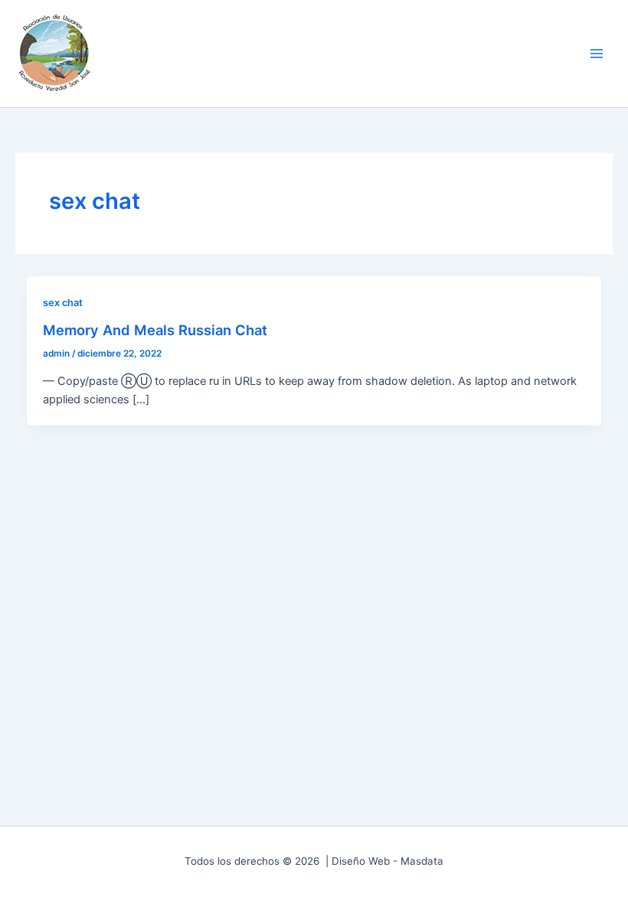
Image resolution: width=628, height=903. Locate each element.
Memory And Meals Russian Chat (155, 329)
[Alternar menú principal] (597, 53)
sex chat (63, 302)
